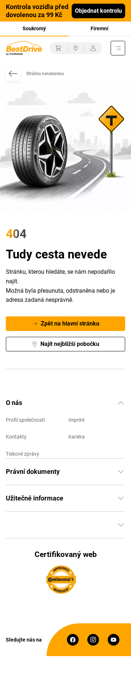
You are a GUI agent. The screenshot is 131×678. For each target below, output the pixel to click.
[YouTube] (113, 640)
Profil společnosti (25, 420)
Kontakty (16, 437)
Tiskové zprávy (22, 454)
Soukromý (34, 28)
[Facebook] (73, 640)
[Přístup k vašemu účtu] (93, 48)
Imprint (76, 420)
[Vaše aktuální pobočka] (75, 48)
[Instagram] (93, 640)
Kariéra (76, 437)
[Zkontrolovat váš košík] (58, 48)
